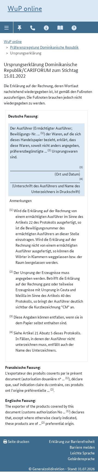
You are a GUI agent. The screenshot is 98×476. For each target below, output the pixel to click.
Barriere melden (82, 447)
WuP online (25, 8)
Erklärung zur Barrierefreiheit (72, 441)
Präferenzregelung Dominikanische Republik (44, 47)
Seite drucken (18, 441)
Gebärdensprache (81, 458)
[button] (6, 27)
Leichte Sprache (82, 452)
